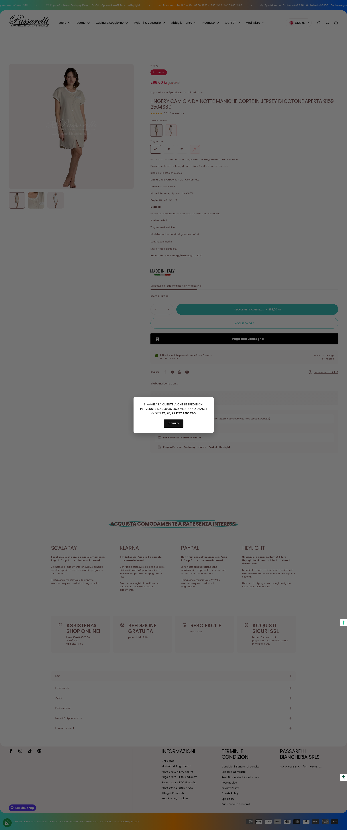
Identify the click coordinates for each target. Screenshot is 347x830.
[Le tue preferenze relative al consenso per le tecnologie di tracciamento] (343, 622)
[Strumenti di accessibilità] (343, 777)
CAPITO (173, 423)
